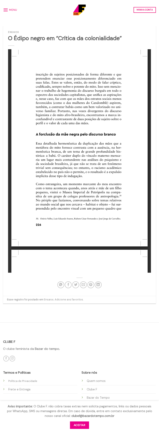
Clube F (92, 389)
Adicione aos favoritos (69, 299)
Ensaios (13, 32)
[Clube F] (79, 10)
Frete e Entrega (19, 389)
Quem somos (96, 381)
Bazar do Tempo (98, 398)
